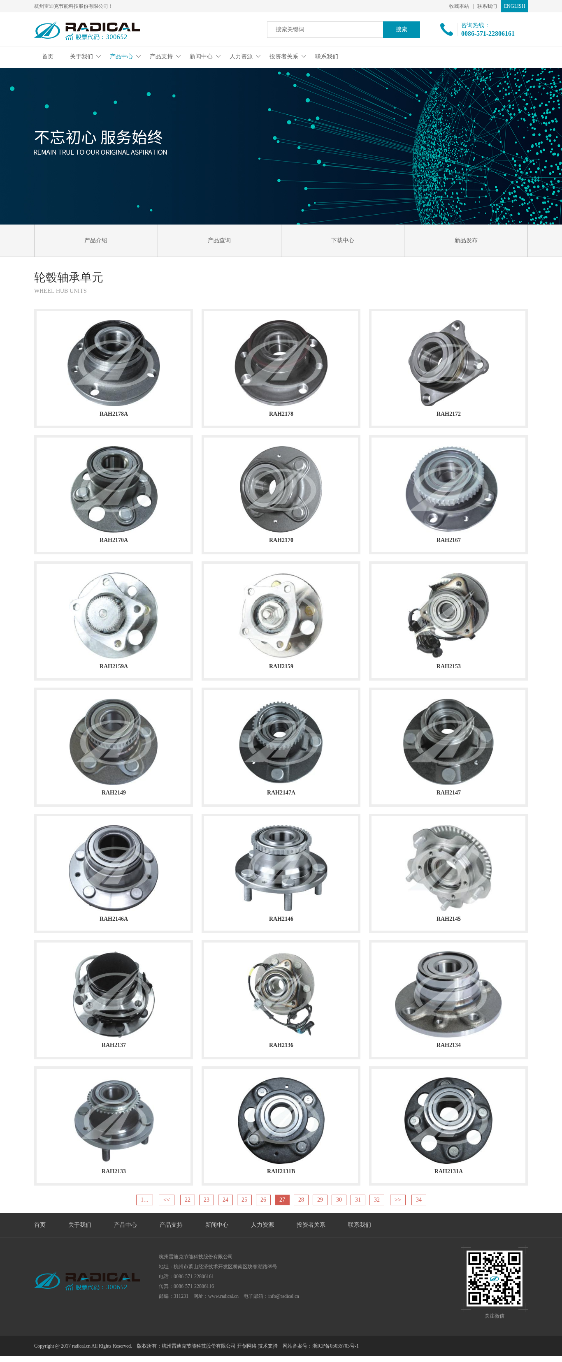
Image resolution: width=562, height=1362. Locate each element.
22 (187, 1200)
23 (206, 1200)
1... (145, 1200)
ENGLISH (514, 6)
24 (225, 1200)
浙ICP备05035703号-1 (335, 1346)
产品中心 (121, 56)
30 (339, 1200)
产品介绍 (95, 240)
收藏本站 (459, 6)
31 (358, 1200)
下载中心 (342, 240)
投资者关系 (283, 56)
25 (244, 1200)
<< (166, 1200)
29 (320, 1200)
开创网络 (247, 1346)
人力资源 (241, 56)
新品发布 (466, 240)
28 (301, 1200)
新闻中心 (201, 56)
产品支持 (161, 56)
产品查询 (219, 240)
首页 (47, 56)
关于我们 (81, 56)
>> (398, 1200)
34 (419, 1200)
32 (377, 1200)
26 (263, 1200)
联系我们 (487, 6)
